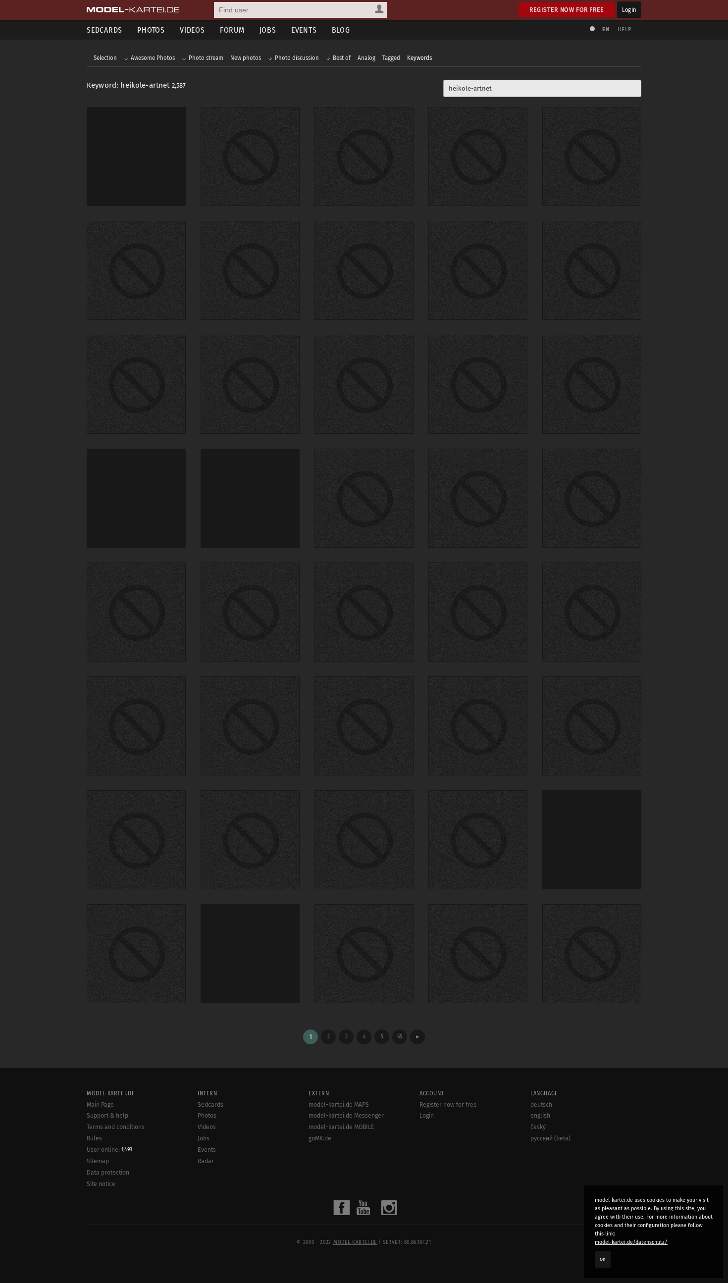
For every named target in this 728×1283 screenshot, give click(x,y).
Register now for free (566, 9)
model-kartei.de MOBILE (341, 1127)
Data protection (108, 1172)
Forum (232, 30)
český (538, 1127)
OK (603, 1259)
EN (605, 29)
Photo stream (206, 57)
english (540, 1115)
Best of (342, 57)
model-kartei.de (355, 1242)
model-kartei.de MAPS (339, 1104)
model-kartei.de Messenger (346, 1115)
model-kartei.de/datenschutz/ (631, 1242)
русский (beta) (550, 1138)
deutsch (541, 1104)
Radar (206, 1161)
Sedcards (104, 30)
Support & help (107, 1115)
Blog (341, 30)
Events (304, 30)
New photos (245, 57)
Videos (192, 30)
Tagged (391, 57)
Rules (94, 1138)
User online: (109, 1149)
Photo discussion (297, 57)
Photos (151, 30)
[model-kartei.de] (133, 10)
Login (629, 9)
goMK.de (320, 1138)
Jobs (268, 30)
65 (399, 1036)
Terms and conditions (116, 1127)
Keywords (419, 57)
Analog (366, 57)
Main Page (100, 1104)
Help (624, 29)
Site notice (101, 1183)
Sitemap (98, 1161)
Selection (105, 57)
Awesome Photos (153, 57)
